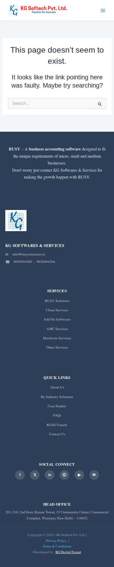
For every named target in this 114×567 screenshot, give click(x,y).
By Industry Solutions (57, 396)
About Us (57, 387)
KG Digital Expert (68, 552)
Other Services (57, 347)
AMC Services (57, 328)
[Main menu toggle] (103, 10)
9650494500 (23, 261)
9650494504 (46, 261)
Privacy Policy (56, 540)
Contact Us (57, 434)
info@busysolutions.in (28, 254)
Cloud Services (57, 310)
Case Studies (57, 406)
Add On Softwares (57, 319)
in (49, 475)
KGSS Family (57, 424)
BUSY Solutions (57, 300)
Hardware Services (57, 338)
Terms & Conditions (57, 546)
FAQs (57, 415)
